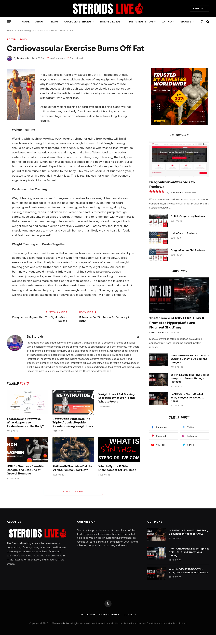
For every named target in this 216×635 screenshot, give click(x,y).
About (40, 21)
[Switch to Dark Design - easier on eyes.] (202, 21)
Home (26, 21)
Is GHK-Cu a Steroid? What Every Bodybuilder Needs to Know (187, 397)
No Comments (57, 58)
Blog (54, 21)
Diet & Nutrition (141, 21)
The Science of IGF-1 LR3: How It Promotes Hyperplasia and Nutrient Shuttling (177, 322)
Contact (130, 614)
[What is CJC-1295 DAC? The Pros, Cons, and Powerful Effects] (156, 573)
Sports (185, 21)
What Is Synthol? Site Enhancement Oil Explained (117, 468)
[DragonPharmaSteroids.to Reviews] (179, 159)
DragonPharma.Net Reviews (188, 250)
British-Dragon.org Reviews (188, 216)
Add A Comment (73, 491)
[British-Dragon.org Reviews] (158, 220)
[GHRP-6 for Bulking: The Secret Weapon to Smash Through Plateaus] (158, 379)
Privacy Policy (109, 614)
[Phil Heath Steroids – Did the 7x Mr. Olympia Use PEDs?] (73, 449)
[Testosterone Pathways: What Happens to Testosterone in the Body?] (27, 402)
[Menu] (9, 22)
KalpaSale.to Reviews (184, 233)
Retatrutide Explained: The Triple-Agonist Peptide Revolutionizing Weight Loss (72, 422)
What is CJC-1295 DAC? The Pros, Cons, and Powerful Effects (188, 571)
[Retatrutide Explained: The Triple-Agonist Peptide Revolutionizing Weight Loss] (73, 402)
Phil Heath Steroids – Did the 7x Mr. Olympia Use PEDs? (72, 468)
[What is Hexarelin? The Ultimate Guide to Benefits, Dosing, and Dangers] (158, 359)
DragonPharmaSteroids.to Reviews (172, 184)
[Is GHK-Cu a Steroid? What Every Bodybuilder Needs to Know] (158, 398)
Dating (166, 21)
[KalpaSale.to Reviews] (158, 237)
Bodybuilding (110, 21)
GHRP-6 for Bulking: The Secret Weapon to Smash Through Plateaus (190, 378)
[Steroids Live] (108, 8)
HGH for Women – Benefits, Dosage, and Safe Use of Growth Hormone (25, 470)
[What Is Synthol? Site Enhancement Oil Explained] (119, 449)
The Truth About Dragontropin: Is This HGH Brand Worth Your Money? (189, 552)
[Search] (207, 22)
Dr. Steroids (23, 58)
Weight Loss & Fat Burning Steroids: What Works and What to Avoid (116, 398)
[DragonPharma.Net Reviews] (158, 254)
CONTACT (199, 8)
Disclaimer (87, 614)
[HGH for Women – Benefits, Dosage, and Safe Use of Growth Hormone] (27, 449)
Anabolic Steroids (78, 21)
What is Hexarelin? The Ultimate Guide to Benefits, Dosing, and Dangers (190, 359)
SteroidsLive (62, 623)
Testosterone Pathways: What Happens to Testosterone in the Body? (25, 422)
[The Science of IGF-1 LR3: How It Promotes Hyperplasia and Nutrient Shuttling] (179, 295)
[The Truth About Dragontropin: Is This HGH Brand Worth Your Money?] (156, 553)
